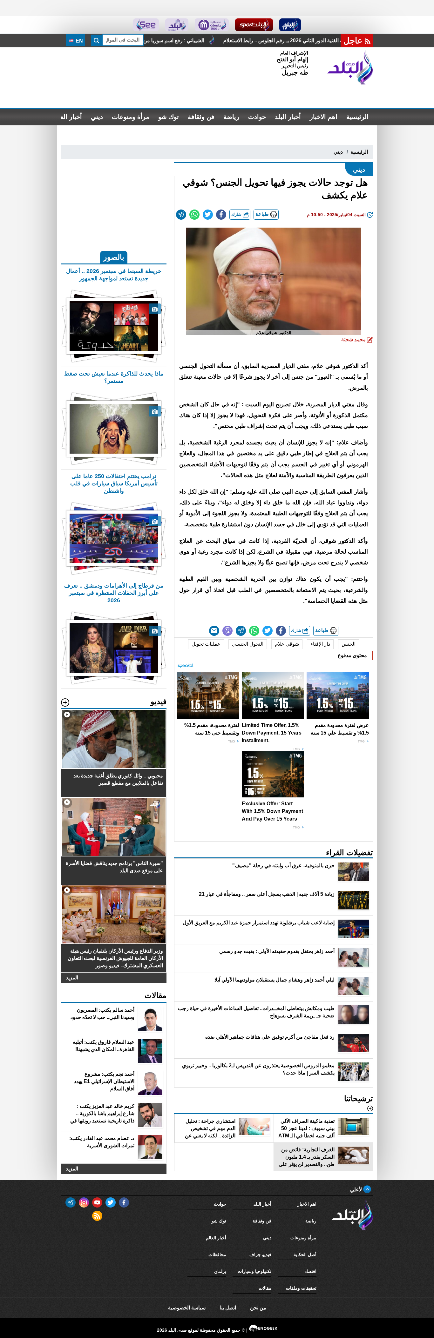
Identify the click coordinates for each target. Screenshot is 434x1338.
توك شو (168, 116)
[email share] (181, 215)
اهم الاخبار (323, 116)
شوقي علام (287, 644)
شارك (237, 214)
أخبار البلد (288, 116)
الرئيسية (357, 116)
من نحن (258, 1307)
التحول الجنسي (247, 644)
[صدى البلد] (350, 67)
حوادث (257, 116)
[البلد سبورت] (254, 24)
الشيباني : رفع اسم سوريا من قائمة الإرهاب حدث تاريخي (205, 40)
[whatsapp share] (194, 215)
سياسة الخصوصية (187, 1307)
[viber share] (227, 631)
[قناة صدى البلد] (290, 24)
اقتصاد (310, 1271)
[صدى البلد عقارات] (176, 24)
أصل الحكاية (305, 1254)
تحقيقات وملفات (301, 1288)
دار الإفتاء (320, 644)
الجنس (349, 644)
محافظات (217, 1254)
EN (78, 40)
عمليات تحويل (206, 644)
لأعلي (356, 1189)
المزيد (72, 977)
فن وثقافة (201, 116)
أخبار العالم (67, 116)
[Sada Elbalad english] (146, 24)
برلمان (220, 1271)
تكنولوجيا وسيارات (254, 1271)
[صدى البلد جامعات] (212, 24)
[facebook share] (221, 215)
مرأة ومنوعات (130, 116)
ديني (97, 116)
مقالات (265, 1288)
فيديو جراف (260, 1254)
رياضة (231, 116)
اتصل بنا (228, 1307)
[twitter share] (208, 215)
